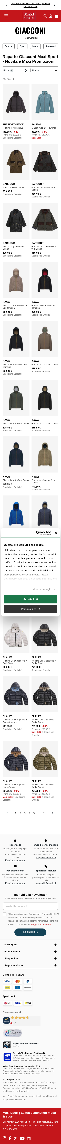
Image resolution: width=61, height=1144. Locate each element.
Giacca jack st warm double (45, 364)
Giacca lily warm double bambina (43, 306)
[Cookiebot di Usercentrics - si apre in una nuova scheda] (38, 533)
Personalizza (28, 608)
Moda (35, 46)
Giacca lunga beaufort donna (13, 247)
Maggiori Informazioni (41, 924)
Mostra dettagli (42, 589)
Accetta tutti (30, 599)
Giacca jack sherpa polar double (43, 481)
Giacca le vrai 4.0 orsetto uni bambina (15, 306)
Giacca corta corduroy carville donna (44, 247)
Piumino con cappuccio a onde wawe (15, 662)
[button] (6, 4)
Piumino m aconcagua (13, 128)
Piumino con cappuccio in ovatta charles (44, 662)
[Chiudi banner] (56, 533)
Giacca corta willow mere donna (43, 188)
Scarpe (8, 46)
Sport (22, 46)
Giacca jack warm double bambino (15, 365)
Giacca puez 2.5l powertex (44, 128)
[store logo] (26, 16)
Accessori (51, 46)
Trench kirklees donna (13, 187)
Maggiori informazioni (15, 860)
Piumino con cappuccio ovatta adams (43, 721)
